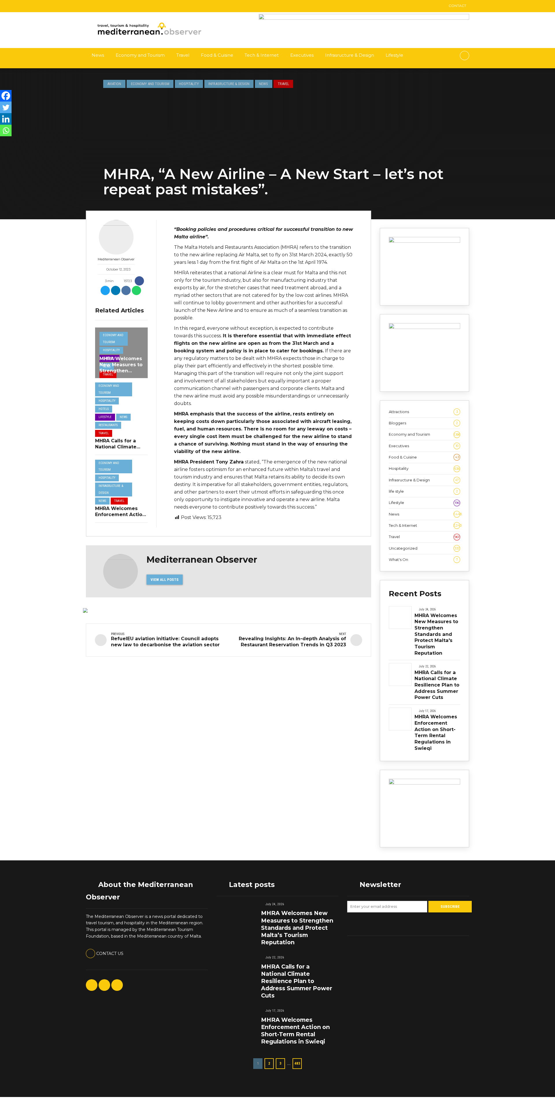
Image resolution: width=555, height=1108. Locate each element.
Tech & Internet (262, 55)
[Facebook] (6, 96)
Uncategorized (424, 548)
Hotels (104, 409)
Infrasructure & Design (349, 55)
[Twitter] (6, 107)
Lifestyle (394, 55)
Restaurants (108, 425)
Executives (302, 55)
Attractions (423, 411)
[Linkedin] (6, 119)
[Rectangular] (424, 241)
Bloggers (423, 423)
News (98, 55)
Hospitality (189, 84)
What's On (423, 559)
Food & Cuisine (217, 55)
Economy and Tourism (140, 55)
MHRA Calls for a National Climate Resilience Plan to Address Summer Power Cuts (437, 684)
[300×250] (424, 327)
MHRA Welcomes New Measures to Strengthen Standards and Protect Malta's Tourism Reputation (436, 634)
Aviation (114, 84)
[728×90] (364, 18)
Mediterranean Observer (116, 259)
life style (423, 491)
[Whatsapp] (6, 130)
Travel (182, 55)
